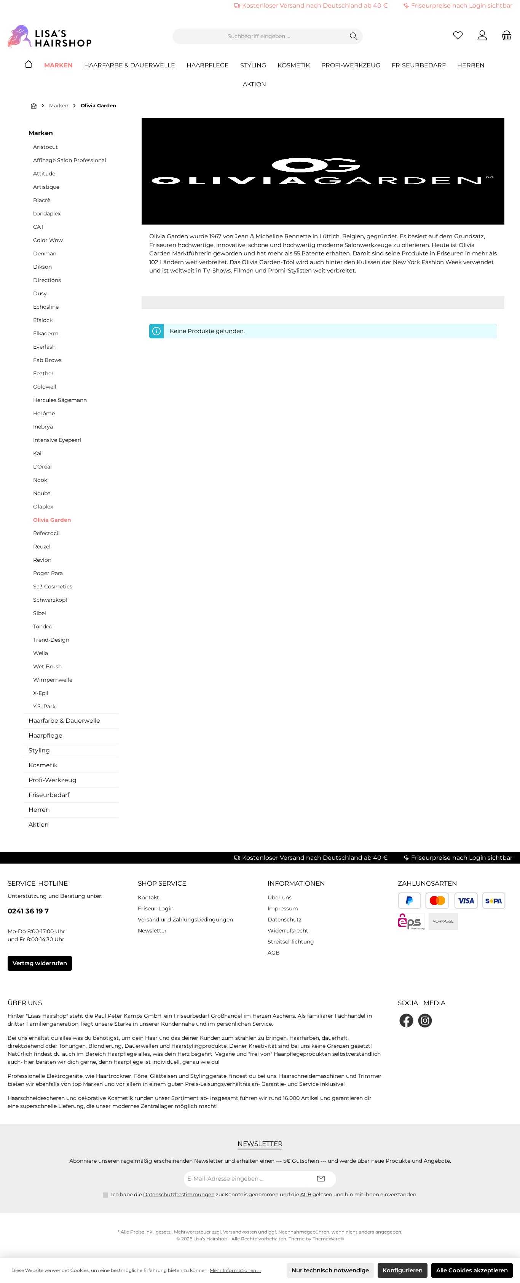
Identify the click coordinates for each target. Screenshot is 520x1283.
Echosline (46, 306)
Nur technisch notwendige (330, 1270)
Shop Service (162, 883)
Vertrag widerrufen (40, 963)
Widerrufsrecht (288, 930)
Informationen (296, 883)
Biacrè (41, 200)
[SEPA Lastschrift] (494, 900)
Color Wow (48, 240)
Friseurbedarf (49, 794)
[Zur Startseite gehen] (49, 36)
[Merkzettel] (458, 36)
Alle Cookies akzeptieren (472, 1270)
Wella (40, 653)
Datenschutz (284, 919)
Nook (40, 480)
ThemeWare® (328, 1239)
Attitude (44, 173)
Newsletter (152, 930)
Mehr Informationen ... (235, 1270)
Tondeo (43, 626)
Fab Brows (47, 360)
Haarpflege (45, 735)
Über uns (280, 897)
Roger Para (48, 573)
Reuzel (42, 546)
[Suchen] (354, 36)
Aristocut (45, 146)
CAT (38, 226)
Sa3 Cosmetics (52, 586)
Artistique (46, 186)
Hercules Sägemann (60, 400)
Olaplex (43, 506)
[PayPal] (410, 900)
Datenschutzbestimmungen (179, 1194)
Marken (41, 133)
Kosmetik (43, 765)
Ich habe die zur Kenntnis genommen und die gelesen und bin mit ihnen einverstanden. (264, 1194)
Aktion (39, 824)
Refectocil (46, 533)
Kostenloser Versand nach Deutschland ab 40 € (315, 5)
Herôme (44, 413)
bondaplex (47, 213)
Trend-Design (51, 639)
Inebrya (43, 426)
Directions (47, 280)
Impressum (283, 908)
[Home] (34, 65)
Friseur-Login (156, 908)
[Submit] (321, 1179)
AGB (274, 952)
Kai (37, 453)
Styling (39, 750)
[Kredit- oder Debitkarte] (451, 900)
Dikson (42, 266)
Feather (43, 373)
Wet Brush (47, 666)
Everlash (44, 346)
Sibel (39, 613)
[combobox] (258, 36)
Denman (44, 253)
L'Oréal (42, 466)
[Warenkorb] (504, 36)
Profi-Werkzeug (53, 780)
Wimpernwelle (52, 679)
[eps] (411, 921)
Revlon (42, 559)
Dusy (40, 293)
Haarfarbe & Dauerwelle (64, 720)
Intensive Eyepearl (57, 440)
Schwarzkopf (50, 599)
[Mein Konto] (482, 36)
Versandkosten (240, 1232)
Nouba (42, 493)
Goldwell (44, 386)
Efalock (43, 320)
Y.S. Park (44, 706)
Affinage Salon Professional (69, 160)
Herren (39, 809)
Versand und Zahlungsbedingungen (185, 919)
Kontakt (148, 897)
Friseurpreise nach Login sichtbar (461, 5)
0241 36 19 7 (28, 911)
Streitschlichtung (291, 941)
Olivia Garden (52, 519)
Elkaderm (46, 333)
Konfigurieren (403, 1270)
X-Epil (40, 693)
